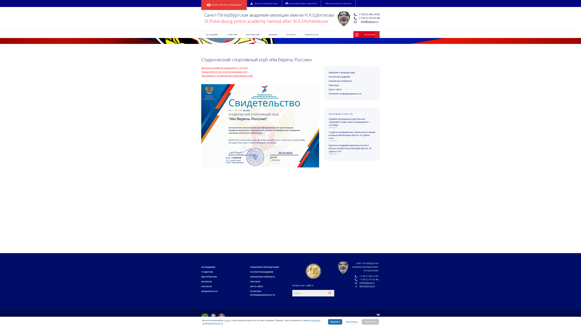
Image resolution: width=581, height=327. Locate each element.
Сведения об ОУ (209, 291)
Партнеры (334, 85)
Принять (335, 321)
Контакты (206, 286)
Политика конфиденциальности (345, 93)
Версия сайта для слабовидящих (226, 4)
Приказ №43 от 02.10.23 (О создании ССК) (224, 71)
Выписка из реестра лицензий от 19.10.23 (224, 67)
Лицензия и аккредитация (342, 72)
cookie (227, 320)
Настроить (352, 321)
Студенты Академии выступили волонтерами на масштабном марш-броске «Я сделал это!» (352, 135)
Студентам (207, 272)
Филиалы (206, 281)
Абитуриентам (209, 277)
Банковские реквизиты (340, 80)
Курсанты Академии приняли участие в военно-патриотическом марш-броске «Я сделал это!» (350, 148)
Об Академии (208, 267)
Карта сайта (335, 89)
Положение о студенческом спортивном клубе (227, 75)
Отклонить (370, 321)
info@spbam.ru (369, 21)
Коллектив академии (339, 76)
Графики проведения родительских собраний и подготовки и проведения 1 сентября (349, 121)
